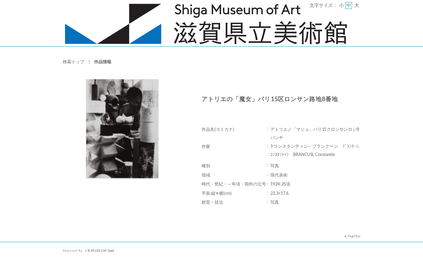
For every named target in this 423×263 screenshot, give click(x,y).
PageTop (354, 236)
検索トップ (73, 61)
